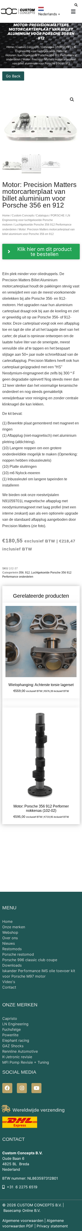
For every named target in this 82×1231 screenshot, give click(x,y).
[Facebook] (7, 1088)
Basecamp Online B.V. (21, 1210)
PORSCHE (63, 47)
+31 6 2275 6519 (22, 1187)
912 (27, 572)
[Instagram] (22, 1088)
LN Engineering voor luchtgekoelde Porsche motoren (40, 51)
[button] (73, 12)
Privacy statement (52, 1226)
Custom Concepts (27, 47)
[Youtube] (36, 1088)
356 (21, 572)
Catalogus (47, 47)
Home (10, 47)
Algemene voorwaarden (22, 1220)
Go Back (13, 76)
